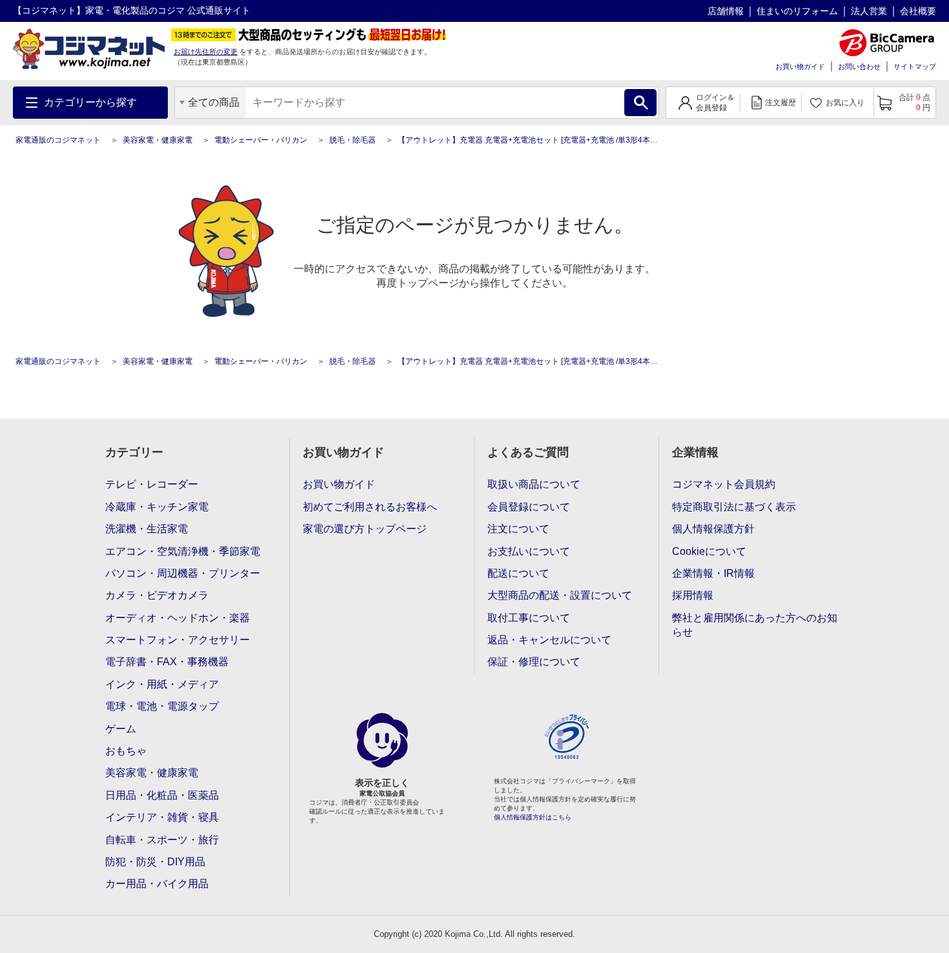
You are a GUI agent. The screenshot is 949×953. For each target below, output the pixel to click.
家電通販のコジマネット (58, 140)
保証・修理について (533, 661)
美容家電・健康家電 (157, 140)
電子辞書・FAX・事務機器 (167, 661)
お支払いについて (528, 551)
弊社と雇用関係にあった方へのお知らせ (754, 624)
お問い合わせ (859, 66)
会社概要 (918, 11)
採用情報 (692, 595)
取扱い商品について (533, 484)
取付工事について (528, 617)
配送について (518, 573)
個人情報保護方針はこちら (532, 817)
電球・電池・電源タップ (162, 706)
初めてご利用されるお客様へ (370, 506)
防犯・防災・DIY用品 (155, 861)
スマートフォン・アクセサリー (177, 639)
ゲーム (120, 728)
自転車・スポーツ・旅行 (162, 839)
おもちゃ (126, 750)
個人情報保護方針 (713, 528)
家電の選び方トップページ (365, 528)
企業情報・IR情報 (713, 573)
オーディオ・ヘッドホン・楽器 (177, 617)
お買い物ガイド (800, 66)
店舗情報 (726, 11)
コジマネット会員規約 (723, 484)
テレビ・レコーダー (151, 484)
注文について (518, 528)
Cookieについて (709, 551)
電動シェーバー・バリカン (260, 140)
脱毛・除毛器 (352, 140)
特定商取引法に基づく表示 (734, 506)
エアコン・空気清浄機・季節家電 (182, 551)
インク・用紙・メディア (162, 684)
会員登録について (528, 506)
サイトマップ (914, 66)
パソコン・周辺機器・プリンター (182, 573)
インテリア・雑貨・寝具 (162, 817)
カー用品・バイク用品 (157, 883)
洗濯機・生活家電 (146, 528)
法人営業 (869, 11)
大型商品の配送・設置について (559, 595)
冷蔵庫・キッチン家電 (157, 506)
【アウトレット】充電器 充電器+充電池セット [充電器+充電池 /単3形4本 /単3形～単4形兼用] (558, 140)
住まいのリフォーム (797, 11)
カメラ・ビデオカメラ (157, 595)
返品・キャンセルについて (549, 639)
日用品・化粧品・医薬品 (162, 795)
